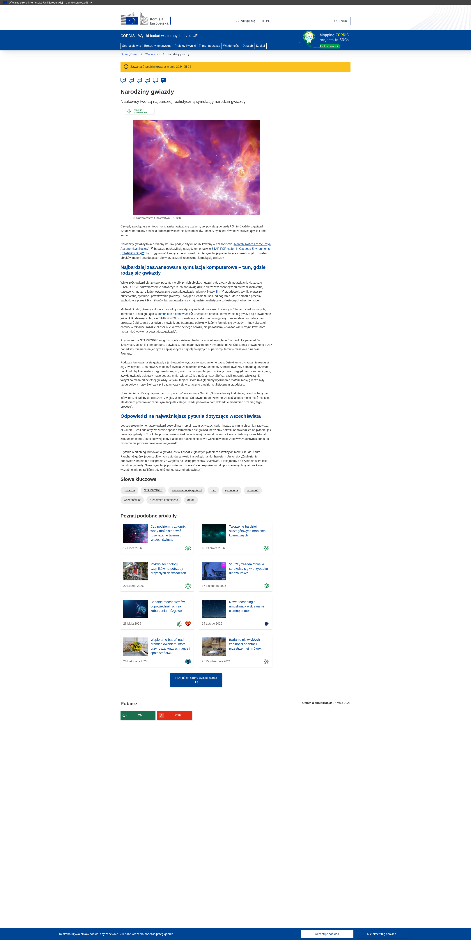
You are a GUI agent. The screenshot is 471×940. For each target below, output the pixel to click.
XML (141, 715)
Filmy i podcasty (209, 45)
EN (131, 79)
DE (123, 79)
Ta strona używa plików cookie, (79, 934)
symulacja (231, 490)
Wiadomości (231, 45)
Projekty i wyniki (185, 45)
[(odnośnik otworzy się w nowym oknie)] (150, 18)
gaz (213, 490)
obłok (190, 499)
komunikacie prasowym (174, 313)
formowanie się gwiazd (187, 490)
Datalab (247, 45)
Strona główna (131, 45)
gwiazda (129, 490)
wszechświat (132, 499)
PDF (178, 715)
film (218, 291)
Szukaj (260, 45)
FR (147, 79)
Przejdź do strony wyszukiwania (196, 677)
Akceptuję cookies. (327, 934)
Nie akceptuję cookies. (382, 934)
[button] (266, 21)
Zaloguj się (247, 20)
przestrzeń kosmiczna (164, 499)
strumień (252, 490)
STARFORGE (153, 490)
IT (155, 79)
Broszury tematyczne (157, 45)
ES (139, 79)
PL (163, 79)
